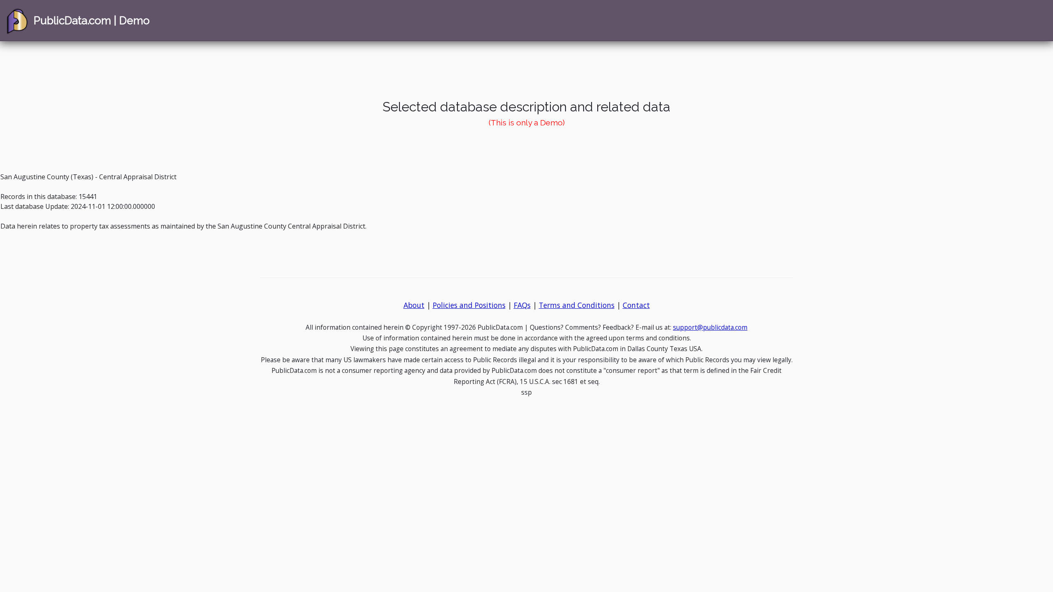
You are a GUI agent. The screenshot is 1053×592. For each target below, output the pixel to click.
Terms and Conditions (577, 305)
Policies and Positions (469, 305)
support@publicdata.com (710, 327)
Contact (636, 305)
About (414, 305)
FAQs (522, 305)
